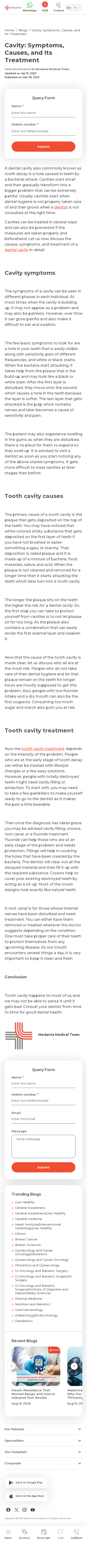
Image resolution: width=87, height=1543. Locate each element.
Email (16, 1113)
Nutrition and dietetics (32, 1304)
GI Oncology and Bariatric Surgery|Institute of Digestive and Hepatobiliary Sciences (41, 1289)
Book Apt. (44, 1538)
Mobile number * (25, 124)
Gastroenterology (29, 1310)
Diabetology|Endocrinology (36, 1315)
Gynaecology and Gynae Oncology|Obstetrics (34, 1252)
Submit (43, 146)
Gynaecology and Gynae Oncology (41, 1259)
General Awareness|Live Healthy (40, 1213)
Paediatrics (24, 1321)
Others (20, 1233)
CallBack (76, 1538)
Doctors (24, 1538)
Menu (8, 1538)
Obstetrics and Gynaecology (37, 1265)
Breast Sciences (28, 1245)
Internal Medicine (28, 1298)
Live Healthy (24, 1202)
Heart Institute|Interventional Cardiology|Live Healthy (38, 1226)
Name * (17, 106)
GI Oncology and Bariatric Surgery (41, 1271)
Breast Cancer (26, 1239)
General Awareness (30, 1207)
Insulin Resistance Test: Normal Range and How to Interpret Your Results (33, 1393)
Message (19, 1131)
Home (9, 30)
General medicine (28, 1219)
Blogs (23, 30)
